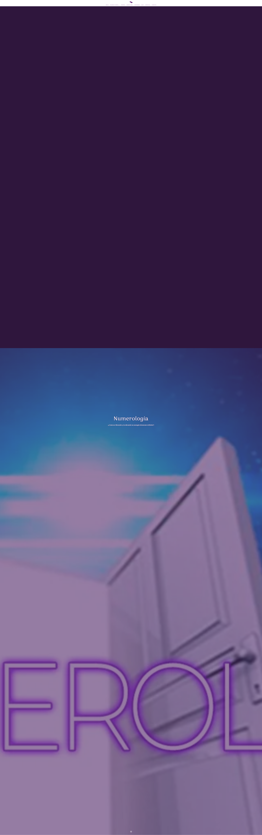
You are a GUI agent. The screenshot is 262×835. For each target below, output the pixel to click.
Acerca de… (147, 5)
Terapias (123, 5)
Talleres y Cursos (114, 5)
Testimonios (137, 5)
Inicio (107, 5)
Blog (143, 5)
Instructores (130, 5)
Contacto (154, 5)
